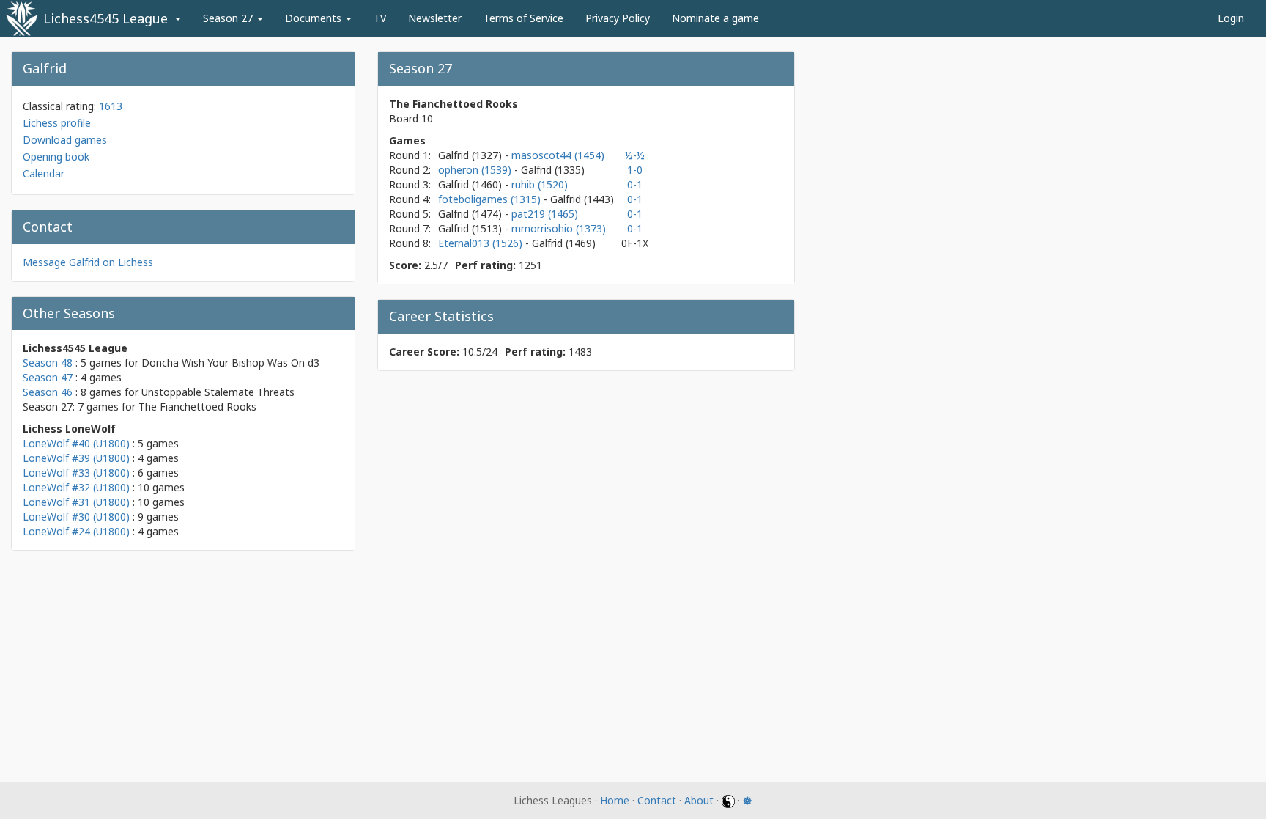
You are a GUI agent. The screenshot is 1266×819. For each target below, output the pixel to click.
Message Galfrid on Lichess (88, 262)
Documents (314, 18)
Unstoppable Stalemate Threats (218, 392)
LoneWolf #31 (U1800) (76, 502)
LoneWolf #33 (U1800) (76, 473)
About (699, 800)
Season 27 (229, 18)
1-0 (635, 170)
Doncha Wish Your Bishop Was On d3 (230, 363)
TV (380, 18)
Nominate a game (715, 18)
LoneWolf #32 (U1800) (76, 487)
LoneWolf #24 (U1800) (76, 531)
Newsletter (435, 18)
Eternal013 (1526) (481, 243)
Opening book (56, 157)
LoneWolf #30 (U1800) (76, 517)
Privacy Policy (617, 18)
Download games (65, 140)
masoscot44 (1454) (557, 155)
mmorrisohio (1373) (558, 228)
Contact (656, 800)
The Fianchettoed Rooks (197, 407)
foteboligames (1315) (491, 199)
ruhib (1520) (539, 184)
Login (1231, 18)
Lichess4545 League (105, 18)
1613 (110, 106)
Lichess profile (57, 123)
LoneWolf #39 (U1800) (76, 458)
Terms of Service (523, 18)
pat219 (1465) (544, 214)
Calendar (43, 173)
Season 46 (48, 392)
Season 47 (48, 377)
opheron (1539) (476, 170)
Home (614, 800)
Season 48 (48, 363)
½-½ (635, 155)
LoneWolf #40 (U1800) (76, 443)
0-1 (635, 184)
